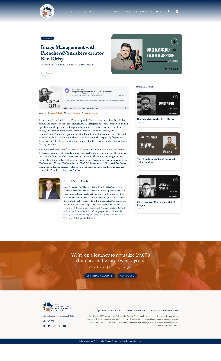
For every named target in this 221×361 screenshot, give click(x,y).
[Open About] (78, 11)
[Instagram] (54, 326)
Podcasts (47, 38)
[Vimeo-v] (59, 326)
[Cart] (176, 11)
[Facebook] (44, 326)
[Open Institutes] (99, 11)
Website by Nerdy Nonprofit (130, 341)
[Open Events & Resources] (151, 11)
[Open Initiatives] (119, 11)
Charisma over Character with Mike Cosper (157, 203)
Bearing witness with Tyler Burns (155, 119)
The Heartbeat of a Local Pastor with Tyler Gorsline (157, 160)
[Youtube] (64, 326)
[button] (168, 11)
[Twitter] (49, 326)
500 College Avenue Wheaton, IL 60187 (59, 316)
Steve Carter (46, 72)
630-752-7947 (49, 321)
